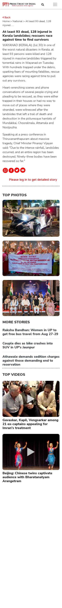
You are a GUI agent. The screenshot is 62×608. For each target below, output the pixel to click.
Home (6, 21)
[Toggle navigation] (55, 4)
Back (7, 17)
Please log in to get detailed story (33, 179)
